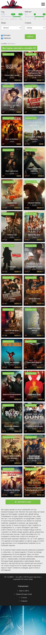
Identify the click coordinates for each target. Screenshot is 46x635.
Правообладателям (24, 594)
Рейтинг (28, 12)
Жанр (3, 23)
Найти (30, 37)
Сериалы (7, 38)
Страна (28, 23)
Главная (24, 601)
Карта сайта (24, 591)
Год (2, 12)
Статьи (24, 597)
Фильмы (6, 35)
